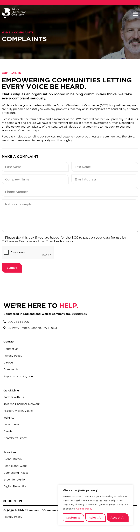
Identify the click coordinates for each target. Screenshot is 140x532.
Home (6, 32)
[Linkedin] (20, 501)
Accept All (117, 517)
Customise (73, 517)
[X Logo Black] (15, 501)
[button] (135, 14)
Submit (12, 267)
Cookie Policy (84, 508)
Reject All (95, 517)
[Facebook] (4, 501)
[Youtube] (10, 501)
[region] (95, 505)
